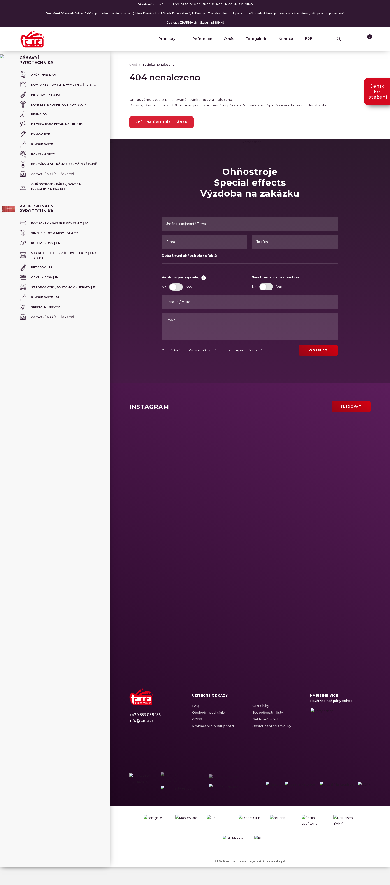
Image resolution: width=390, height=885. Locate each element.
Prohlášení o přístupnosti (213, 726)
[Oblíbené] (357, 39)
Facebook (132, 741)
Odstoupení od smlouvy (271, 726)
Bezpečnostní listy (267, 713)
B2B (309, 39)
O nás (229, 39)
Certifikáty (260, 706)
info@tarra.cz (141, 720)
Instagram (140, 741)
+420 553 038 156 (145, 715)
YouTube (156, 741)
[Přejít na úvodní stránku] (32, 38)
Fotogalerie (256, 39)
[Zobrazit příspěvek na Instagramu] (188, 451)
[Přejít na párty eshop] (340, 725)
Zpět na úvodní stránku (161, 122)
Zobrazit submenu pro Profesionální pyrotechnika (100, 206)
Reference (202, 39)
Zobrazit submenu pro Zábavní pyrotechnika (100, 58)
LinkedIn (148, 741)
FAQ (195, 706)
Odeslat (318, 350)
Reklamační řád (265, 719)
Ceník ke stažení (378, 91)
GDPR (197, 719)
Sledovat (351, 407)
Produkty (166, 39)
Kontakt (286, 39)
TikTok (164, 741)
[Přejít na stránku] (273, 784)
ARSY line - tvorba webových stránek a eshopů (250, 861)
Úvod (133, 64)
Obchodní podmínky (209, 713)
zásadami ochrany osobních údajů (238, 350)
